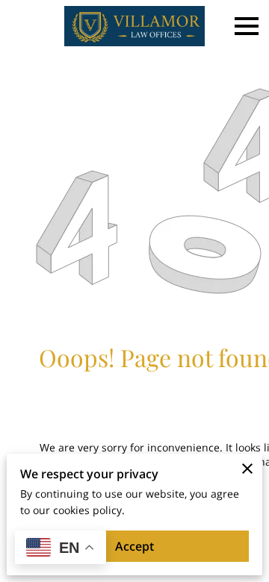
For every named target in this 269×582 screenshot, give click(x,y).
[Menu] (247, 26)
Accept (134, 546)
